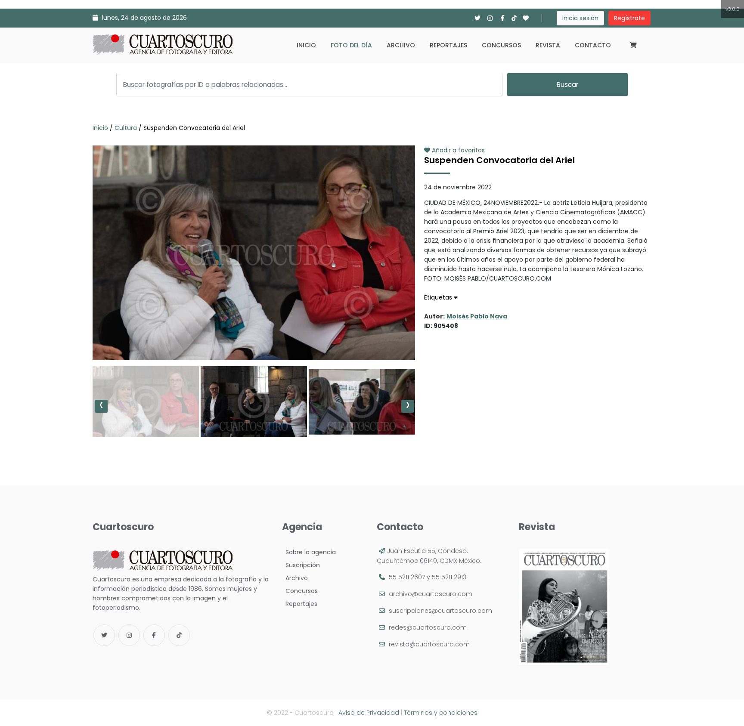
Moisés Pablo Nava (476, 316)
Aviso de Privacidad (368, 712)
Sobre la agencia (309, 552)
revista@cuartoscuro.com (429, 644)
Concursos (501, 45)
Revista (548, 45)
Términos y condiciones (440, 712)
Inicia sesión (580, 18)
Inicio (306, 45)
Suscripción (301, 565)
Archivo (401, 45)
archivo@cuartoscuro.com (430, 594)
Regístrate (629, 18)
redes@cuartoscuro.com (428, 627)
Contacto (593, 45)
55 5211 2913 (449, 577)
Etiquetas (439, 297)
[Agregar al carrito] (253, 334)
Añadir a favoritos (457, 150)
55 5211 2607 (407, 577)
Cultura (126, 128)
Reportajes (448, 45)
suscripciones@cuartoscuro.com (440, 610)
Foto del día (351, 45)
